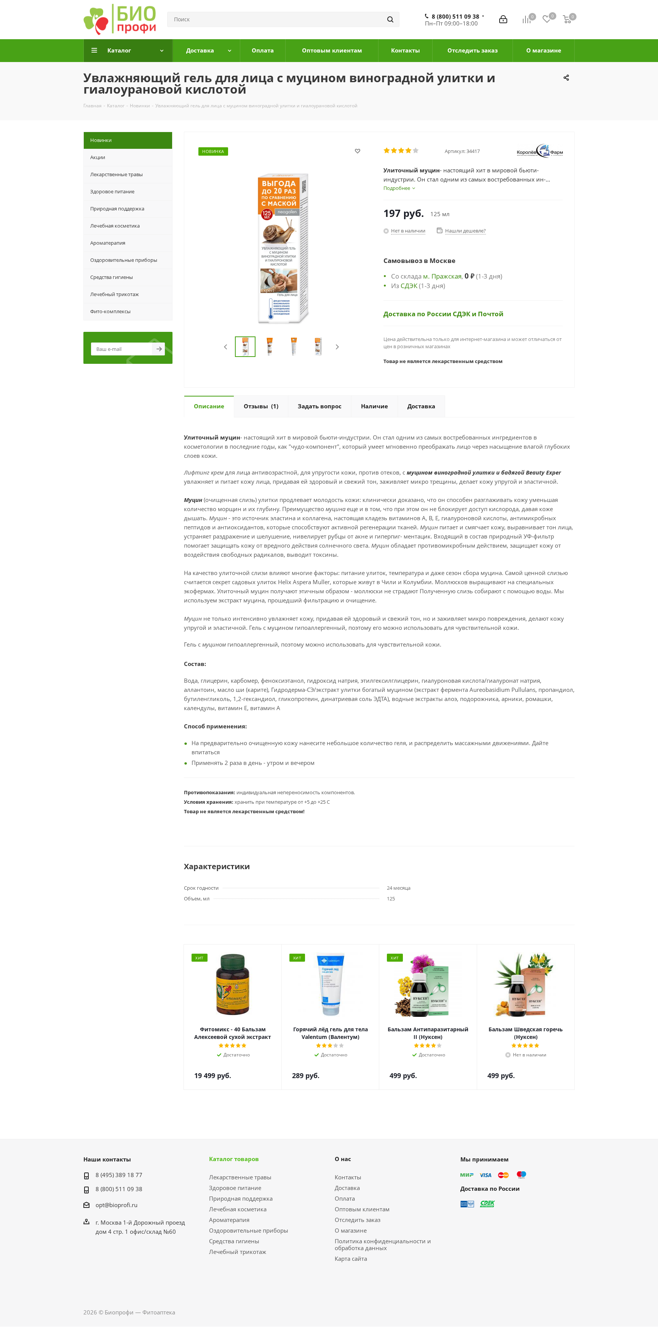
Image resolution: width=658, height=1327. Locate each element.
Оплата (345, 1198)
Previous (226, 346)
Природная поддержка (241, 1198)
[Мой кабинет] (503, 19)
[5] (416, 151)
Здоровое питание (235, 1188)
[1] (387, 151)
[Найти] (390, 19)
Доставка (347, 1188)
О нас (343, 1159)
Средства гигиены (234, 1241)
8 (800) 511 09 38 (455, 16)
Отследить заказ (357, 1219)
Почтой (490, 313)
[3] (401, 151)
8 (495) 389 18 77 (119, 1175)
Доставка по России (418, 313)
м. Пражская (442, 275)
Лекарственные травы (240, 1177)
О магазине (351, 1230)
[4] (408, 151)
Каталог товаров (234, 1159)
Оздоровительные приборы (248, 1230)
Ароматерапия (229, 1219)
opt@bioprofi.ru (116, 1205)
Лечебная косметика (238, 1209)
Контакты (348, 1177)
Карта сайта (351, 1258)
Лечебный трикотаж (237, 1251)
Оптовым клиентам (362, 1209)
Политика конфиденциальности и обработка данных (383, 1244)
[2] (394, 151)
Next (337, 346)
